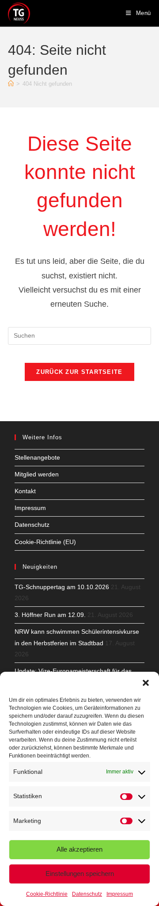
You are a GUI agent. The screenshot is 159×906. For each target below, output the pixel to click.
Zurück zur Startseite (79, 372)
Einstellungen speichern (79, 873)
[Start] (11, 83)
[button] (145, 682)
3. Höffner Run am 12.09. (50, 614)
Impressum (119, 894)
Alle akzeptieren (79, 849)
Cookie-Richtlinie (47, 894)
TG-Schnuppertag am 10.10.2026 (62, 586)
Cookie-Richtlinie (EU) (45, 541)
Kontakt (25, 491)
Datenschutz (87, 894)
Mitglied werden (37, 474)
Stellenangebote (37, 457)
